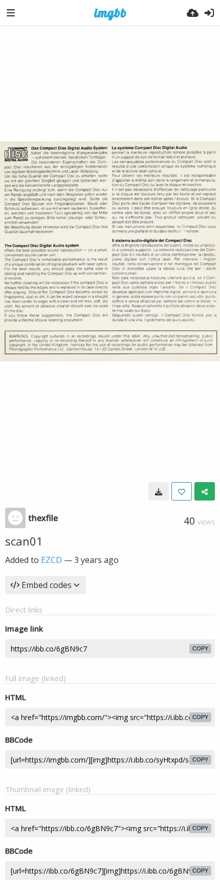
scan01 (24, 541)
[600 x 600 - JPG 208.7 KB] (158, 491)
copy (200, 648)
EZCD (51, 560)
